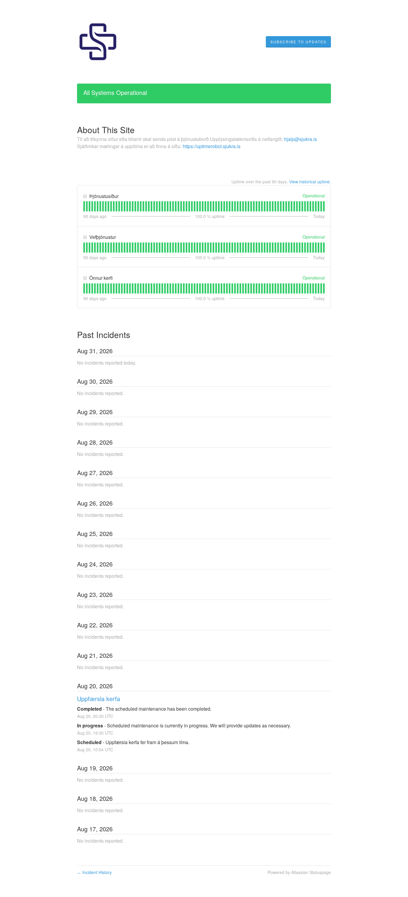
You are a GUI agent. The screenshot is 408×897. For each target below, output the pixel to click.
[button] (298, 41)
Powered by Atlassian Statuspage (299, 872)
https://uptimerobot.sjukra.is (211, 146)
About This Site (106, 130)
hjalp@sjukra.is (300, 139)
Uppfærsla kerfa (98, 698)
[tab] (84, 206)
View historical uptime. (310, 182)
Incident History (94, 872)
